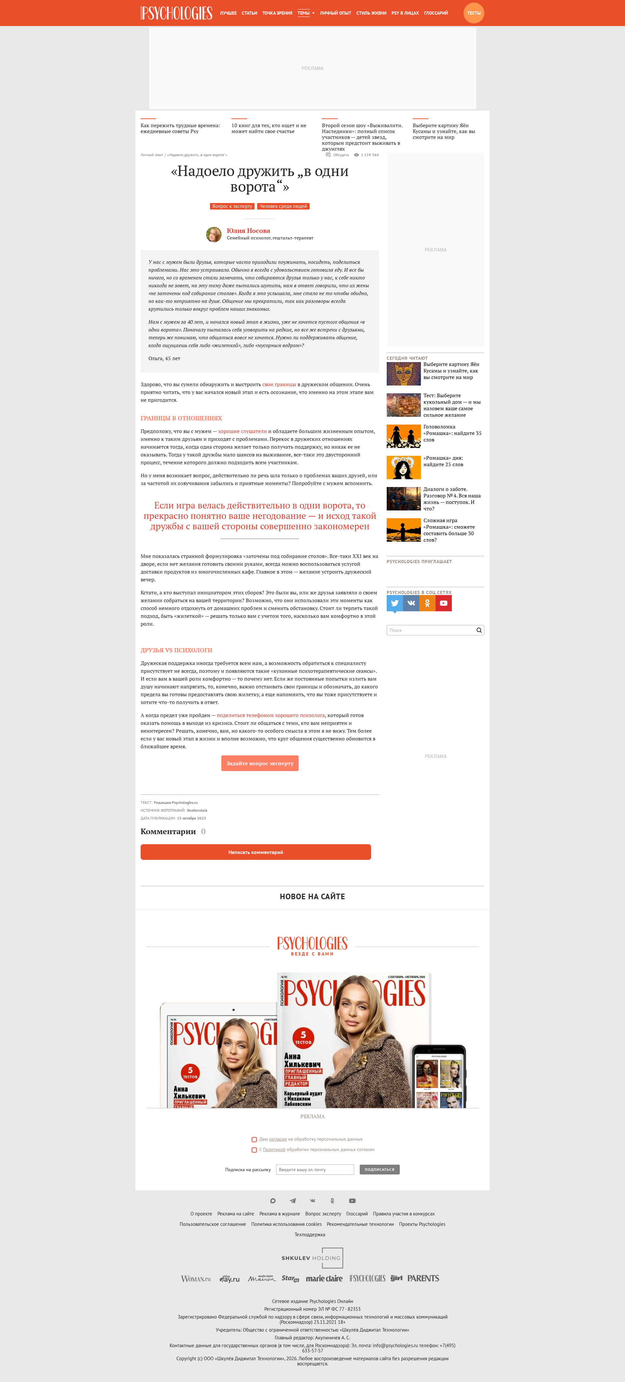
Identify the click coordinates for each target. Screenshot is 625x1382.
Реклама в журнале (279, 1214)
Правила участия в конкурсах (404, 1214)
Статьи (249, 13)
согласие (278, 1139)
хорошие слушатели (242, 431)
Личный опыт (335, 13)
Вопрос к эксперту (232, 206)
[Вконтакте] (313, 1200)
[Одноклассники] (332, 1200)
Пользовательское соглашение (213, 1224)
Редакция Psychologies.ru (176, 802)
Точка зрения (277, 13)
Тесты (474, 13)
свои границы (279, 384)
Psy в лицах (405, 13)
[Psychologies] (176, 13)
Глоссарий (436, 13)
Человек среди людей (283, 206)
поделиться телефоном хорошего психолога (271, 715)
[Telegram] (293, 1200)
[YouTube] (352, 1200)
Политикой (274, 1149)
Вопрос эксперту (323, 1214)
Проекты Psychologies (422, 1224)
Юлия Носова (248, 230)
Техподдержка (310, 1234)
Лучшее (228, 13)
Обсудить (341, 154)
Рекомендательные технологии (360, 1224)
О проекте (201, 1214)
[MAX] (273, 1200)
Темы (304, 13)
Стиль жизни (371, 13)
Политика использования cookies (286, 1224)
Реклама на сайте (235, 1214)
